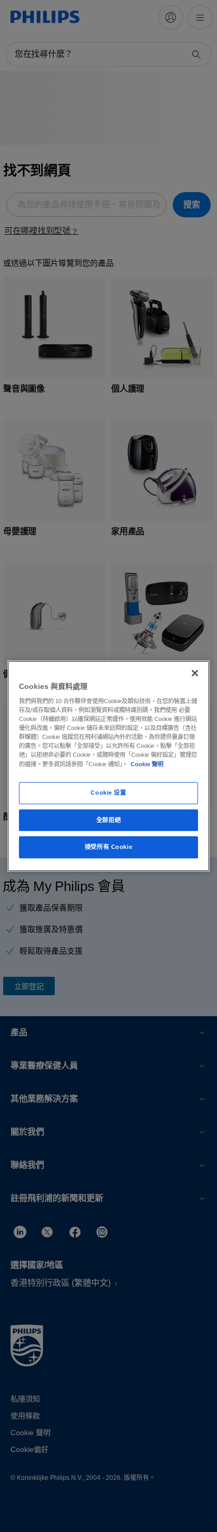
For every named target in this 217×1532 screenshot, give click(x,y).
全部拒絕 (108, 820)
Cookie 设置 (108, 792)
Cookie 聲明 (147, 764)
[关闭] (194, 673)
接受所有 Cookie (108, 847)
